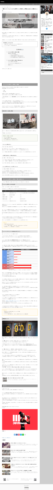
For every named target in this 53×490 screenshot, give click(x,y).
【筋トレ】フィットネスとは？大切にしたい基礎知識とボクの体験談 (21, 470)
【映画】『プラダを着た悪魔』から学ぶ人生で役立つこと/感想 (48, 47)
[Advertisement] (20, 76)
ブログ (26, 4)
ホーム (13, 4)
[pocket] (19, 434)
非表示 (22, 49)
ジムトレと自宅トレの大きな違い (13, 61)
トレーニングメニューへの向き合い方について (14, 63)
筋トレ (20, 4)
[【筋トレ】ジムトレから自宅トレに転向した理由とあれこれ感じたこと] (21, 434)
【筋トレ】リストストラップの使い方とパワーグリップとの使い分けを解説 (48, 44)
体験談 (8, 437)
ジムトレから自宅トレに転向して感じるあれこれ (15, 60)
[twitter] (15, 434)
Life (39, 4)
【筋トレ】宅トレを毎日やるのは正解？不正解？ (18, 450)
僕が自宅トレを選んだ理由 (12, 53)
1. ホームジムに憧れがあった (14, 54)
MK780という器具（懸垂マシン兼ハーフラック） (13, 300)
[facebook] (17, 434)
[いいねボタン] (3, 431)
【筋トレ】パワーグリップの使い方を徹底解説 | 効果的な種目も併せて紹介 (48, 37)
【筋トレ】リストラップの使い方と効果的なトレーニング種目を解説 (48, 40)
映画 (33, 4)
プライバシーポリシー (26, 485)
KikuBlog (2, 1)
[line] (23, 434)
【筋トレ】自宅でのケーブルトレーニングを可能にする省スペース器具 (48, 51)
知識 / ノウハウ (5, 437)
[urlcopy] (25, 434)
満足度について (10, 64)
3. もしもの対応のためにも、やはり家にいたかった (17, 57)
